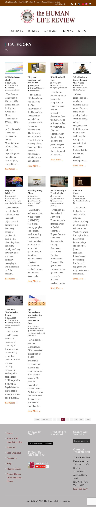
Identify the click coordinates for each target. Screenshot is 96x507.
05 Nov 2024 (57, 83)
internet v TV (32, 203)
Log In (56, 4)
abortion (11, 88)
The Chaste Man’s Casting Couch (11, 312)
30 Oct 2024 (80, 83)
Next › (81, 420)
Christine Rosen (81, 88)
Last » (88, 420)
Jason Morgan (57, 85)
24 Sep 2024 (11, 318)
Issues (9, 433)
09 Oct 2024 (57, 196)
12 (67, 420)
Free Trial (22, 2)
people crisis (57, 201)
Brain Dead (80, 201)
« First (37, 420)
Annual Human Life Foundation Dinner (14, 477)
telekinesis (18, 203)
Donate (44, 2)
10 (58, 420)
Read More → (11, 169)
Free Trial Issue (14, 453)
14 (76, 420)
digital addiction (36, 201)
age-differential (39, 333)
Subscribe (13, 2)
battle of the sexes (14, 323)
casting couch (10, 325)
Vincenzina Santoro (37, 329)
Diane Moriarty (12, 85)
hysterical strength (14, 201)
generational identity (12, 90)
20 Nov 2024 (11, 83)
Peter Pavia (79, 85)
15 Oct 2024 (34, 196)
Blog (7, 2)
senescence (32, 335)
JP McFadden (34, 90)
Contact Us (31, 2)
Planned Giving (54, 2)
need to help (9, 203)
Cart (38, 2)
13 (71, 420)
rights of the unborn (60, 88)
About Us (11, 447)
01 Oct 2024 (80, 196)
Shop (9, 463)
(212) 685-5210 (80, 489)
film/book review (79, 90)
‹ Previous (45, 420)
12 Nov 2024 (34, 86)
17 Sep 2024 (34, 326)
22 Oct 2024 (11, 196)
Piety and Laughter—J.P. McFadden (34, 80)
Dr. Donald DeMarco (37, 88)
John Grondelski (58, 198)
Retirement (54, 203)
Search (62, 4)
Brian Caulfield (35, 198)
